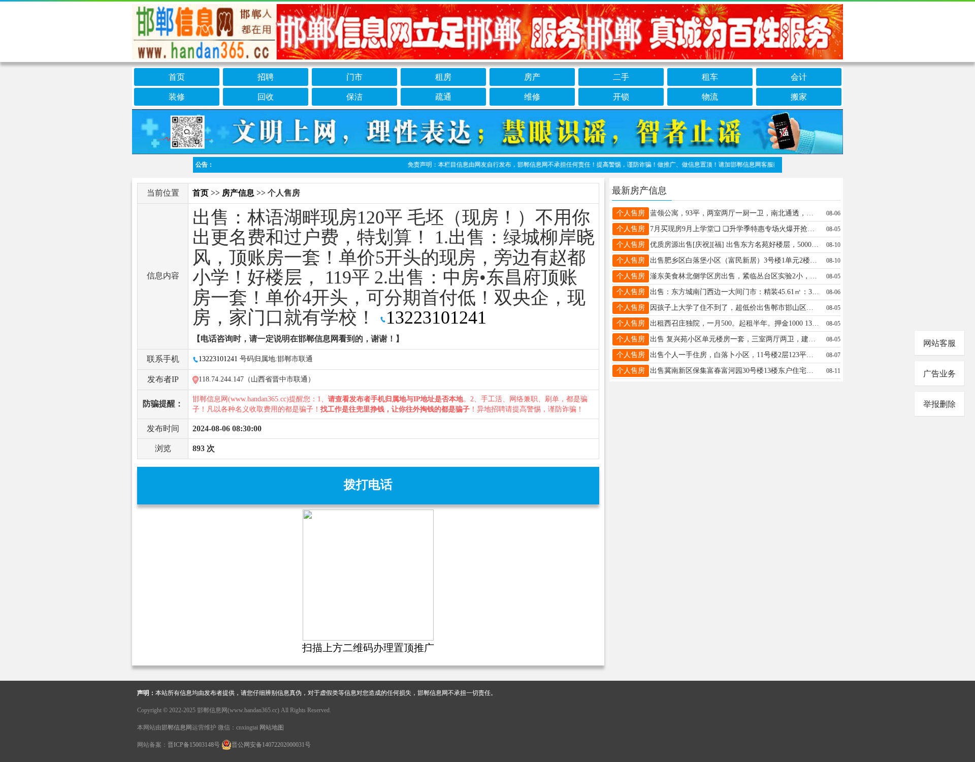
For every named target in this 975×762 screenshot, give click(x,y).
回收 (265, 96)
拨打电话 (368, 484)
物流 (710, 96)
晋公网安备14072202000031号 (271, 744)
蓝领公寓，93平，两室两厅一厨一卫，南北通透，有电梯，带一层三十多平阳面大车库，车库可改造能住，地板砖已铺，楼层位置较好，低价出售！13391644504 (735, 213)
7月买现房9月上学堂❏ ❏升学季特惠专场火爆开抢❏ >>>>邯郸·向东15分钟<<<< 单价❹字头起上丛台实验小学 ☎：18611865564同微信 (735, 229)
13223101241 (436, 317)
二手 (621, 77)
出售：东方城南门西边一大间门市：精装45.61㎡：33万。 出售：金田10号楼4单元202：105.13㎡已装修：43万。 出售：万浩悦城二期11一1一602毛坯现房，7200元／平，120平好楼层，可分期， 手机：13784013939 (735, 292)
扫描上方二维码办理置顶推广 (368, 647)
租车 (710, 77)
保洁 (354, 96)
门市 (354, 77)
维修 (532, 96)
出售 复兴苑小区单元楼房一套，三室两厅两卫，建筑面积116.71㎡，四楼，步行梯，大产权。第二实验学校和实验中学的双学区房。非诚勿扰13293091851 (735, 339)
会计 (799, 77)
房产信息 (238, 192)
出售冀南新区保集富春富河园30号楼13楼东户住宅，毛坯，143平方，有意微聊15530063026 (735, 370)
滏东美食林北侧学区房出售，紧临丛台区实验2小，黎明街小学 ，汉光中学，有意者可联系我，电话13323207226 (735, 276)
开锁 (621, 96)
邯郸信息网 (176, 727)
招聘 (265, 77)
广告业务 (939, 373)
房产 (532, 77)
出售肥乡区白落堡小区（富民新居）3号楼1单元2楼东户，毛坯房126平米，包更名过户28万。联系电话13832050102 (735, 260)
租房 (443, 77)
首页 (177, 77)
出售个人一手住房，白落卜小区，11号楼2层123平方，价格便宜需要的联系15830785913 (735, 355)
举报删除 (939, 404)
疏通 (443, 96)
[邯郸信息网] (487, 30)
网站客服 (939, 343)
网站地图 (271, 727)
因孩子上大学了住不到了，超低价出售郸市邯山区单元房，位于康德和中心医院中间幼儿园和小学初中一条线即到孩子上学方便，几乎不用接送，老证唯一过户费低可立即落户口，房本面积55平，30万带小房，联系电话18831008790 (735, 307)
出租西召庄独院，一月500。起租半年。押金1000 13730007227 (735, 323)
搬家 (799, 96)
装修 (177, 96)
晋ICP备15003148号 (194, 744)
